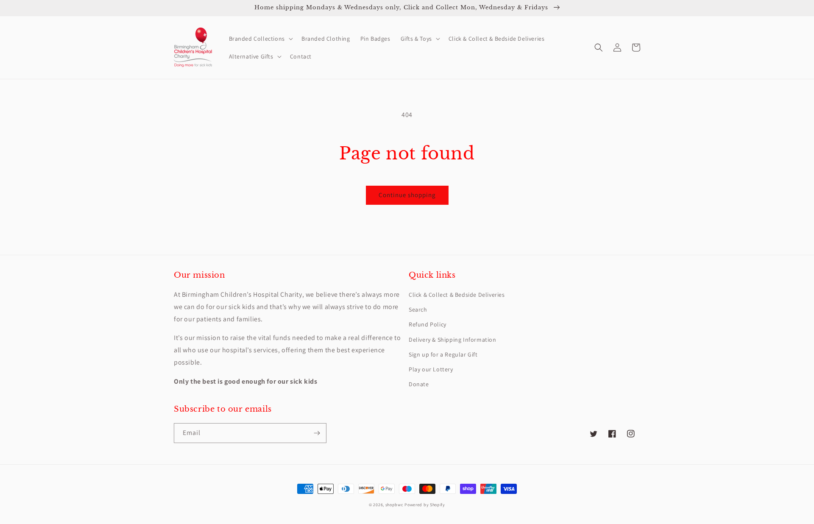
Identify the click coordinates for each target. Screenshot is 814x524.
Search (418, 309)
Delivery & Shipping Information (452, 339)
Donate (419, 384)
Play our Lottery (431, 369)
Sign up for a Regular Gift (443, 354)
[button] (260, 38)
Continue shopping (407, 195)
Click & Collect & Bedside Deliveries (457, 294)
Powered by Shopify (424, 504)
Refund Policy (427, 324)
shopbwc (394, 504)
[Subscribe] (316, 433)
